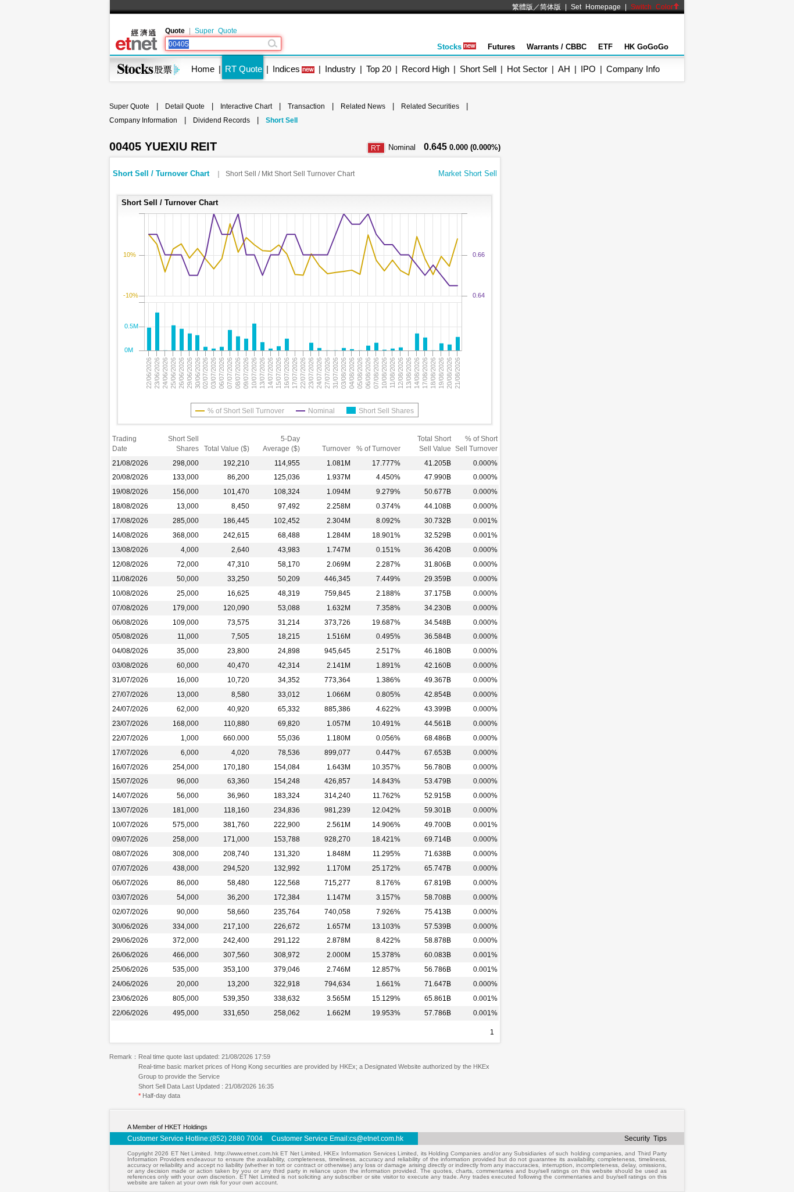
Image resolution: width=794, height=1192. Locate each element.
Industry (340, 69)
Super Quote (216, 31)
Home (202, 69)
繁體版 (522, 7)
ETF (605, 46)
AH (564, 69)
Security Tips (645, 1138)
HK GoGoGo (646, 46)
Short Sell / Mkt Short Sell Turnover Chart (290, 174)
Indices (286, 69)
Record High (425, 69)
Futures (501, 46)
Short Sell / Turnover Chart (162, 173)
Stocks (449, 46)
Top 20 (378, 69)
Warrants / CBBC (556, 46)
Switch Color (652, 7)
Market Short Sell (467, 173)
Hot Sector (527, 69)
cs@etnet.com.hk (376, 1138)
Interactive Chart (246, 106)
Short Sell (478, 69)
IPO (588, 69)
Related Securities (430, 106)
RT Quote (243, 69)
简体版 (550, 7)
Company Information (143, 120)
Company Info (633, 69)
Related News (363, 106)
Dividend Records (221, 120)
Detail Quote (185, 106)
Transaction (306, 106)
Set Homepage (596, 7)
